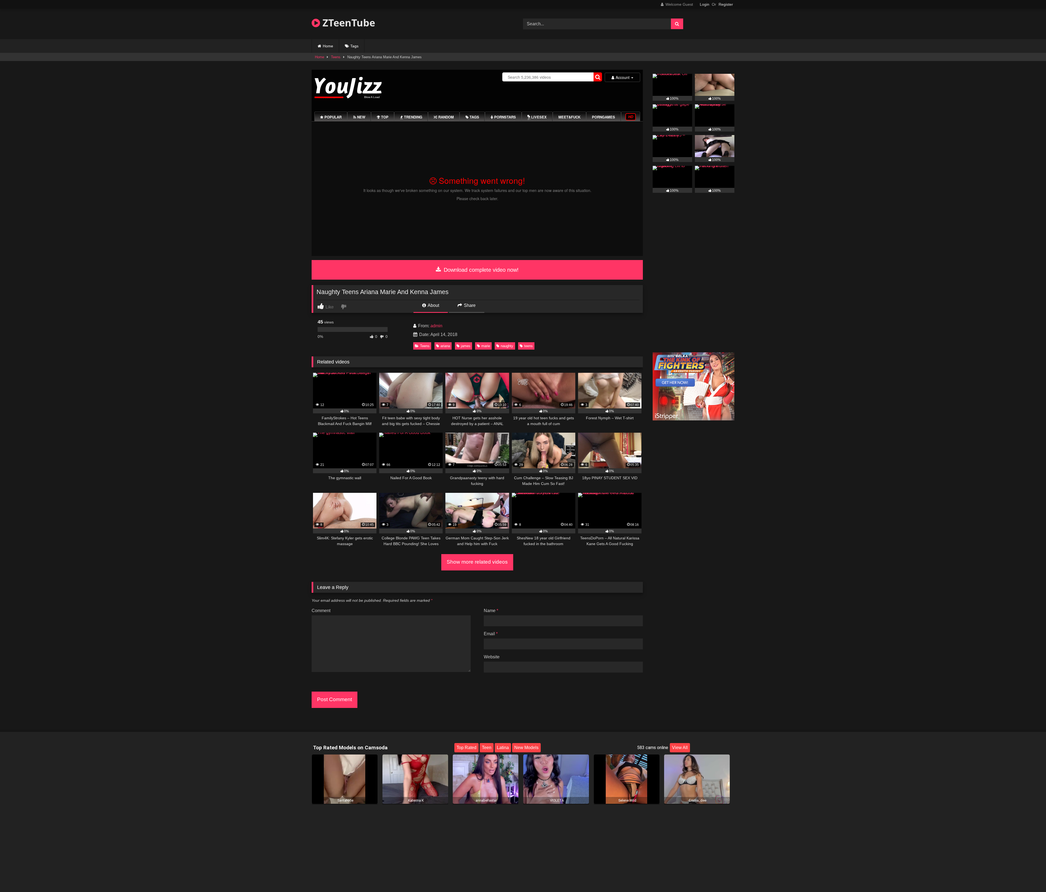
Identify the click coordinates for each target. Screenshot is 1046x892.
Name (491, 610)
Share (469, 305)
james (465, 346)
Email (491, 633)
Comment (321, 610)
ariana (445, 346)
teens (528, 346)
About (433, 305)
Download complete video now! (480, 270)
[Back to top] (1029, 875)
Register (726, 4)
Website (492, 657)
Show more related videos (477, 562)
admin (436, 325)
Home (328, 46)
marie (485, 346)
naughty (507, 346)
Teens (335, 57)
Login (704, 4)
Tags (354, 46)
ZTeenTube (347, 22)
